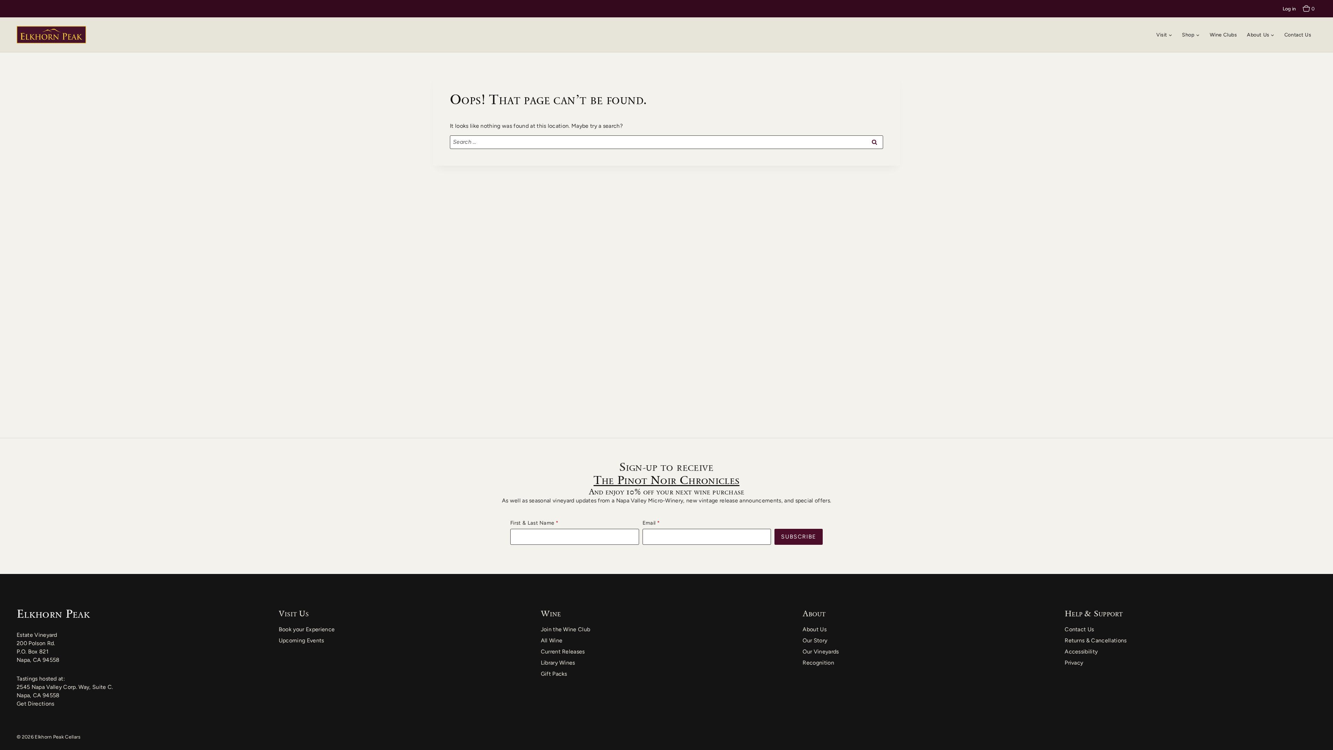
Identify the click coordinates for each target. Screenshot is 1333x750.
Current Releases (563, 651)
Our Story (815, 640)
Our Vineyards (821, 651)
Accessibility (1081, 651)
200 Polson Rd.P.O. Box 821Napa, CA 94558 (38, 651)
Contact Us (1297, 35)
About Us (815, 629)
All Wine (552, 640)
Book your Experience (307, 629)
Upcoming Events (301, 640)
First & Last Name (532, 523)
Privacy (1074, 662)
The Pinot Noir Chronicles (666, 480)
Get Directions (35, 703)
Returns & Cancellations (1095, 640)
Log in (1289, 9)
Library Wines (558, 662)
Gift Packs (554, 673)
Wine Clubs (1223, 35)
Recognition (818, 662)
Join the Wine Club (565, 629)
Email (649, 523)
